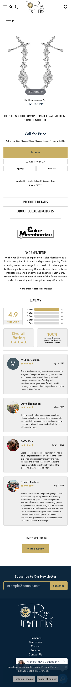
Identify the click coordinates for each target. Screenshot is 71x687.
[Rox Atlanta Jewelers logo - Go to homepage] (36, 7)
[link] (16, 6)
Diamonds (35, 638)
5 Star (30, 309)
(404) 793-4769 (35, 103)
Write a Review (35, 548)
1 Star (30, 323)
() (62, 309)
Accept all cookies (47, 679)
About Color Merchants (35, 211)
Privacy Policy (48, 667)
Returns (52, 168)
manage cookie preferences (33, 670)
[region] (35, 64)
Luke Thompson (31, 403)
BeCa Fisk (27, 441)
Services (35, 650)
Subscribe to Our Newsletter (35, 576)
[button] (11, 6)
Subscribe (58, 585)
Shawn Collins (30, 482)
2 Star (30, 319)
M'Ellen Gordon (30, 360)
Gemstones (35, 642)
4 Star (30, 313)
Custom (35, 646)
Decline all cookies (24, 679)
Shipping (19, 168)
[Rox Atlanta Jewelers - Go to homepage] (35, 615)
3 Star (30, 316)
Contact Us (35, 654)
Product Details (35, 202)
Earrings (10, 20)
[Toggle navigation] (4, 7)
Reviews (35, 300)
